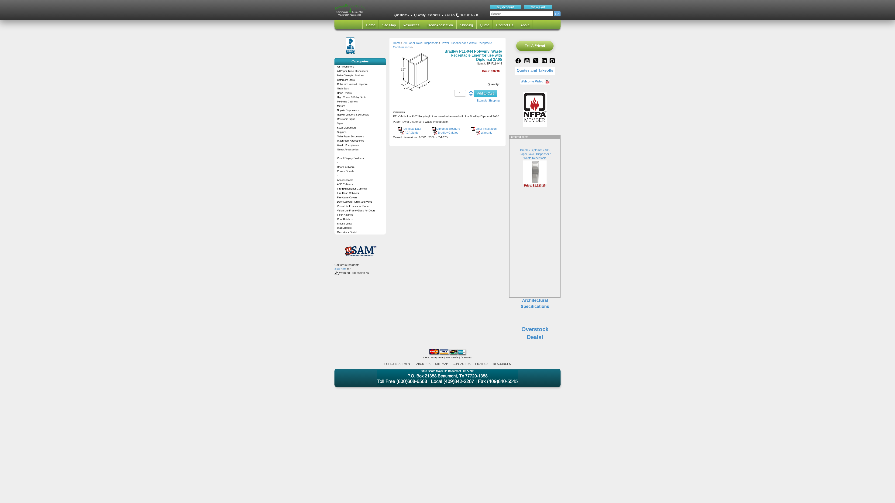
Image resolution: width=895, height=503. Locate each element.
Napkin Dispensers (348, 110)
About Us (423, 364)
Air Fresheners (345, 66)
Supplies (342, 132)
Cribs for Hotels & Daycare (352, 84)
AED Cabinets (345, 184)
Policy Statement (398, 364)
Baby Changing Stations (350, 75)
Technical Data (411, 128)
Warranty (486, 132)
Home (370, 25)
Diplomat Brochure (448, 128)
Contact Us (504, 25)
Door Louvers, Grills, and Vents (354, 201)
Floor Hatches (345, 214)
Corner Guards (345, 171)
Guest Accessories (348, 149)
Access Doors (345, 180)
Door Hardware (346, 167)
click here (340, 269)
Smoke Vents (344, 223)
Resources (411, 25)
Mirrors (341, 106)
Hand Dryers (344, 93)
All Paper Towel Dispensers (352, 71)
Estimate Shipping (488, 100)
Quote (484, 25)
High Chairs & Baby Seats (351, 97)
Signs (340, 123)
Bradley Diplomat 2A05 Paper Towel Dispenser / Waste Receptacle (535, 154)
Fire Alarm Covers (347, 197)
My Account (505, 7)
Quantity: (494, 84)
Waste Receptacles (348, 145)
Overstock (534, 329)
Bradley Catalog (448, 132)
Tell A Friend (535, 46)
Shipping (466, 25)
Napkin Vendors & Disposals (353, 114)
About (524, 25)
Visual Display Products (350, 158)
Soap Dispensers (347, 127)
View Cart (538, 7)
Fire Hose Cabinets (348, 193)
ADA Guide (412, 132)
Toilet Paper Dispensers (350, 136)
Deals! (535, 337)
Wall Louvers (344, 227)
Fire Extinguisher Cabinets (352, 188)
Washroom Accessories (350, 140)
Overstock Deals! (347, 232)
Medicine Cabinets (347, 101)
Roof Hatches (345, 219)
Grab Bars (343, 88)
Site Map (389, 25)
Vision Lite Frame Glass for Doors (356, 210)
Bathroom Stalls (346, 79)
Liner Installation (486, 128)
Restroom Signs (346, 119)
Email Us (481, 364)
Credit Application (440, 25)
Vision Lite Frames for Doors (353, 206)
